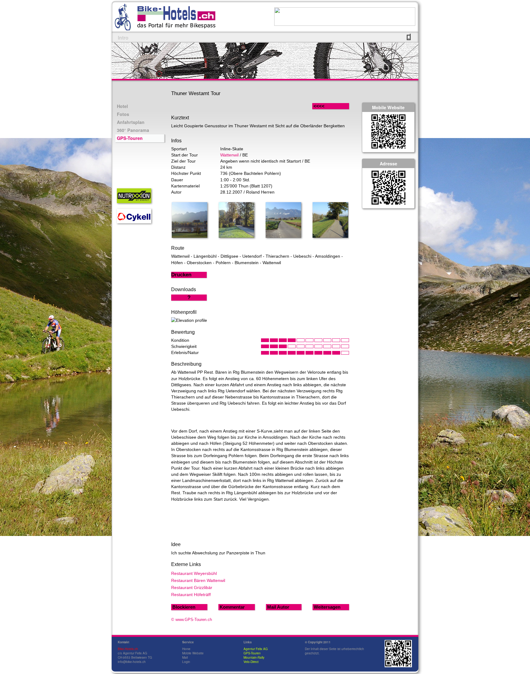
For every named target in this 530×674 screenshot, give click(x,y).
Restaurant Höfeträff (191, 594)
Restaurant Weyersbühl (194, 573)
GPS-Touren (130, 138)
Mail (185, 657)
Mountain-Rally (254, 657)
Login (186, 662)
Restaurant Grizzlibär (191, 587)
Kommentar (232, 607)
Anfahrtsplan (130, 122)
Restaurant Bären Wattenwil (198, 580)
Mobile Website (193, 653)
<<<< (325, 106)
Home (186, 649)
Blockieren (183, 607)
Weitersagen (327, 607)
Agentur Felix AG (256, 649)
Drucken (181, 275)
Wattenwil (229, 154)
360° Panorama (133, 130)
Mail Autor (278, 607)
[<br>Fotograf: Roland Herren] (189, 236)
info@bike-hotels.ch (132, 662)
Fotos (123, 114)
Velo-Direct (251, 662)
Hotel (122, 106)
